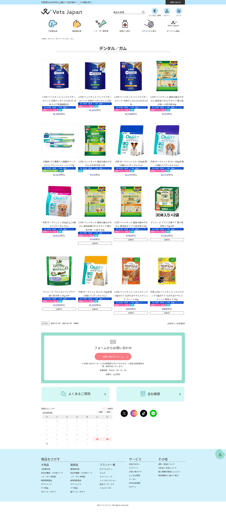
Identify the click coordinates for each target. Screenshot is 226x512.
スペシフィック (106, 476)
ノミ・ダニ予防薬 (48, 476)
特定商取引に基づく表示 (168, 475)
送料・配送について (166, 464)
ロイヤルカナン (106, 469)
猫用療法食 (75, 469)
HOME (44, 39)
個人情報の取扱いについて (169, 471)
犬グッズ (51, 39)
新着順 (76, 323)
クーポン (132, 479)
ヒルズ (102, 472)
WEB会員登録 (134, 483)
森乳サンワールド (107, 484)
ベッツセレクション (108, 480)
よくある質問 (134, 475)
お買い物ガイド (135, 471)
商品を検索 (118, 12)
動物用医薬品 (46, 480)
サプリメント (46, 484)
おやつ (58, 39)
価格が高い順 (67, 323)
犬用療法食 (45, 469)
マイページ (133, 468)
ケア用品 (44, 488)
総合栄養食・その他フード (52, 472)
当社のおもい (134, 464)
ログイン (132, 486)
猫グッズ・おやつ (77, 491)
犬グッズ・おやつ (48, 491)
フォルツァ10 (105, 488)
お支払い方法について (167, 468)
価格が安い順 (55, 323)
